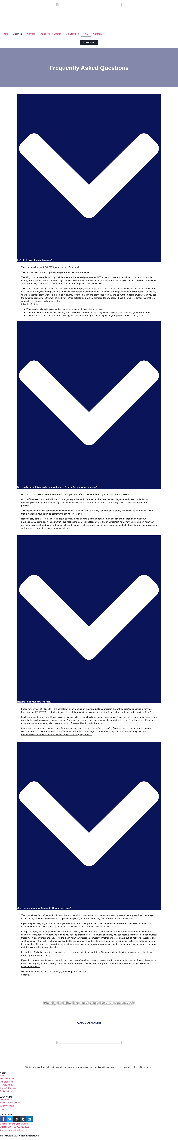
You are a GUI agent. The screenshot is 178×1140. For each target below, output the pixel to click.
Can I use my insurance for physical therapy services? (44, 908)
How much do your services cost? (34, 702)
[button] (89, 178)
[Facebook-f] (3, 1119)
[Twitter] (10, 1119)
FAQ (86, 34)
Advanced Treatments (51, 34)
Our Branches (72, 34)
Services (31, 34)
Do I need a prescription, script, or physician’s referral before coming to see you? (57, 487)
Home (5, 34)
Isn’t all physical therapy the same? (34, 260)
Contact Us (98, 34)
